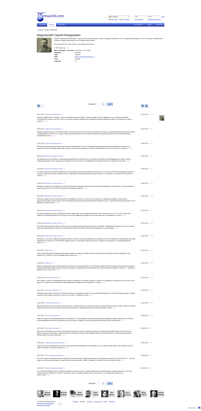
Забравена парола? (154, 19)
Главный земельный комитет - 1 (55, 343)
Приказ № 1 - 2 (50, 263)
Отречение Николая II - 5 (53, 328)
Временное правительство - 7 (55, 236)
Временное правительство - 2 (55, 169)
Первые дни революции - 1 (54, 114)
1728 (115, 19)
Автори (40, 30)
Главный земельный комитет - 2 (55, 355)
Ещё (67, 48)
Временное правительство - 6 (55, 223)
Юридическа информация (45, 403)
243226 (126, 19)
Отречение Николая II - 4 (53, 315)
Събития (42, 25)
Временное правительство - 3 (55, 183)
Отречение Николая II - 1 (53, 277)
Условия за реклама (43, 405)
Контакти (159, 25)
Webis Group (192, 408)
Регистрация (139, 19)
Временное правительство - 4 (55, 196)
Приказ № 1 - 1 (50, 250)
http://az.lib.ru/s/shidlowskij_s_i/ (85, 57)
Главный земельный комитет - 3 (55, 368)
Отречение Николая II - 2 (53, 290)
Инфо (149, 25)
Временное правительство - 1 (55, 156)
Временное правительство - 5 (55, 210)
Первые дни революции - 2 (54, 129)
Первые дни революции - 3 (54, 143)
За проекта (138, 25)
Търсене (61, 25)
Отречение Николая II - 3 (53, 303)
